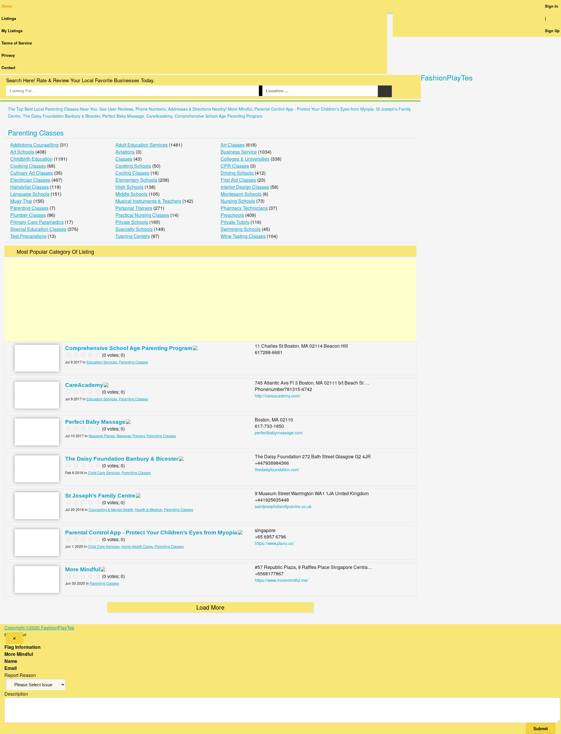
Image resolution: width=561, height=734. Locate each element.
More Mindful (82, 569)
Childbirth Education (31, 158)
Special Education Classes (38, 229)
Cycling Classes (132, 172)
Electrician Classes (30, 179)
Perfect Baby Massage (95, 422)
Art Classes (233, 144)
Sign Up (552, 30)
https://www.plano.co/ (274, 543)
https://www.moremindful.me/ (281, 580)
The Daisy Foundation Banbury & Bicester (121, 459)
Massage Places (102, 435)
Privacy (8, 55)
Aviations (125, 151)
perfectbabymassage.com (279, 432)
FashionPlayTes (447, 77)
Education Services (101, 361)
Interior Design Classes (245, 187)
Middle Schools (131, 194)
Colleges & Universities (245, 158)
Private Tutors (235, 222)
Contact (8, 67)
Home (6, 6)
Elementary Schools (136, 179)
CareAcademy (84, 385)
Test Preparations (28, 236)
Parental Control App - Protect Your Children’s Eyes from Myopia (151, 532)
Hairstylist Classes (29, 187)
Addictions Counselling (34, 144)
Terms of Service (16, 43)
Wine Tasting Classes (243, 236)
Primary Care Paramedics (37, 222)
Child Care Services (104, 472)
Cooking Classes (28, 165)
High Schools (129, 187)
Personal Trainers (133, 208)
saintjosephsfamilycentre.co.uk (283, 506)
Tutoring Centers (132, 236)
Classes (123, 158)
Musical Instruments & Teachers (148, 201)
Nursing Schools (238, 201)
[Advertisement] (210, 300)
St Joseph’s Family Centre (100, 496)
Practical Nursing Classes (142, 215)
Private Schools (131, 222)
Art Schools (22, 151)
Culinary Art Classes (31, 172)
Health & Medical (148, 509)
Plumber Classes (28, 215)
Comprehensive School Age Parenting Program (128, 348)
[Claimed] (195, 348)
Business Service (239, 151)
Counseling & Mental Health (111, 509)
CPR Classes (235, 165)
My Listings (11, 30)
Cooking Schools (133, 165)
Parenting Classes (36, 132)
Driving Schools (237, 172)
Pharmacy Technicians (244, 208)
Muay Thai (21, 201)
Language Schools (29, 194)
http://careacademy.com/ (277, 396)
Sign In (551, 6)
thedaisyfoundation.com (277, 469)
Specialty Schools (134, 229)
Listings (8, 18)
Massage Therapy (131, 435)
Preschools (232, 215)
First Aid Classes (238, 179)
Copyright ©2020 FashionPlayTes (39, 627)
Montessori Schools (241, 194)
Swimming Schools (241, 229)
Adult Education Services (141, 144)
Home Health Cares (137, 546)
